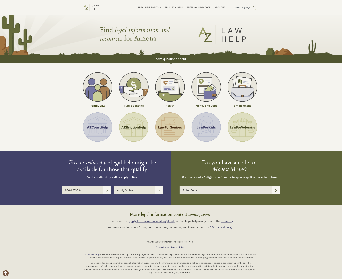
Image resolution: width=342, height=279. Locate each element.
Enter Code (190, 190)
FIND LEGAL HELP (174, 7)
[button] (6, 273)
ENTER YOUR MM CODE (199, 7)
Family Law (97, 105)
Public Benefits (134, 105)
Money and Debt (206, 105)
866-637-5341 (74, 190)
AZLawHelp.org (91, 254)
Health (170, 105)
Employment (242, 105)
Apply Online (125, 190)
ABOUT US (220, 7)
